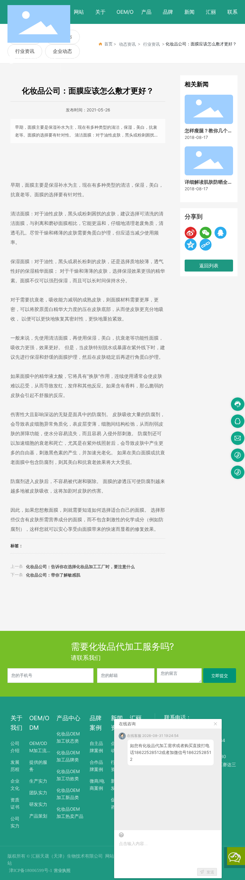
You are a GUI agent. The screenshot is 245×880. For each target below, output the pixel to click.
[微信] (206, 233)
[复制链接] (206, 245)
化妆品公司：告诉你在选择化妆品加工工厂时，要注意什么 (80, 566)
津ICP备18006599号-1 (30, 870)
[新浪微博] (191, 233)
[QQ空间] (191, 245)
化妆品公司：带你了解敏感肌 (53, 574)
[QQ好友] (220, 233)
